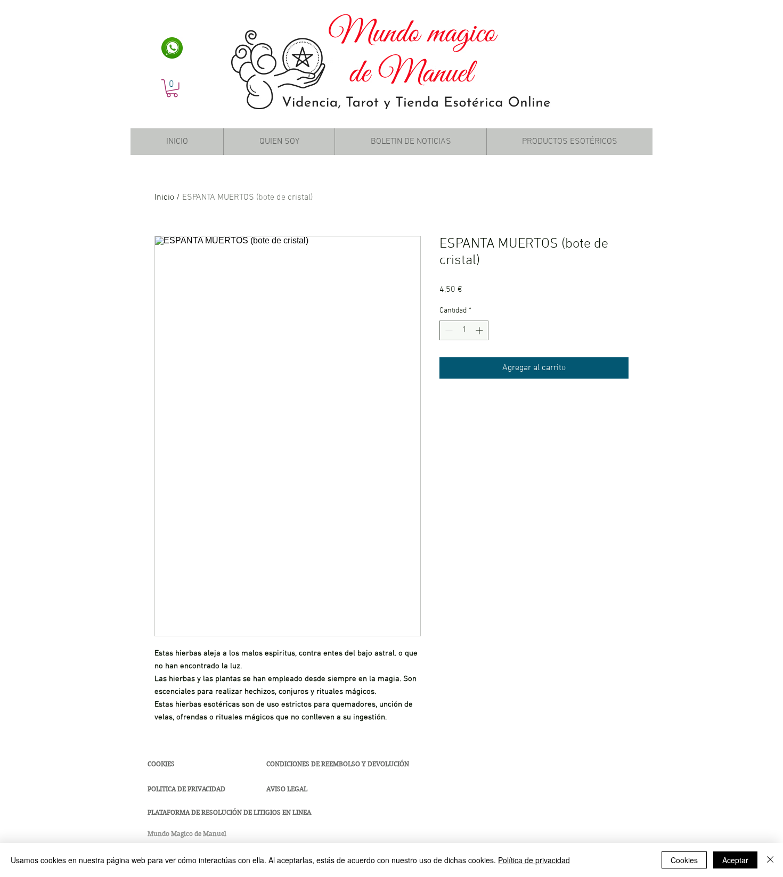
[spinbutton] (464, 330)
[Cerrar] (770, 859)
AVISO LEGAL (286, 789)
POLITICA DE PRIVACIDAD (186, 789)
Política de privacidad (534, 860)
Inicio (164, 197)
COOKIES (161, 764)
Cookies (684, 860)
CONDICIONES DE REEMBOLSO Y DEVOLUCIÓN (337, 764)
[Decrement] (447, 330)
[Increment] (480, 330)
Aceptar (735, 860)
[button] (172, 88)
